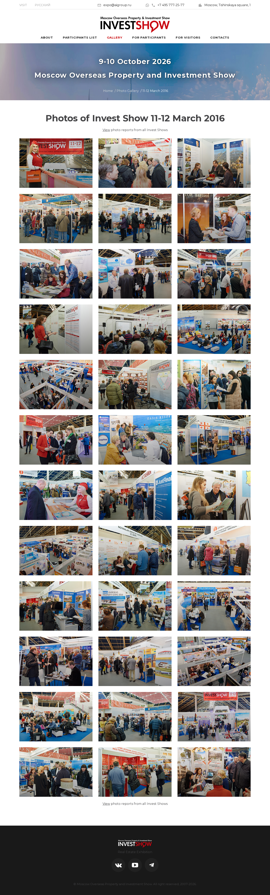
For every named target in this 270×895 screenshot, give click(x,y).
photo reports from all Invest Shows (135, 130)
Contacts (219, 37)
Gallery (114, 37)
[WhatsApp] (148, 5)
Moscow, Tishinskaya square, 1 (227, 5)
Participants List (80, 37)
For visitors (188, 37)
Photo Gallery (128, 91)
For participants (149, 37)
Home (108, 91)
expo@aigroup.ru (117, 5)
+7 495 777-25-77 (171, 5)
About (47, 37)
